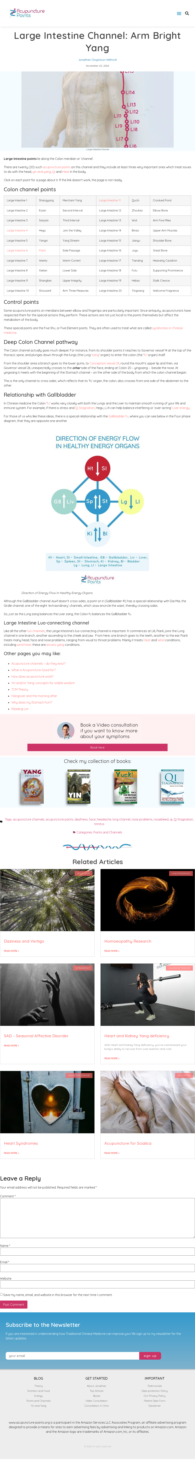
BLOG (38, 1378)
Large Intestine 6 (17, 250)
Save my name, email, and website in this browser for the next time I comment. (58, 1294)
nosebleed (161, 819)
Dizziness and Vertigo (24, 941)
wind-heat (24, 645)
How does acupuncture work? (32, 676)
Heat (65, 172)
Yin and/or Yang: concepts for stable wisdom (43, 683)
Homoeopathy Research (127, 941)
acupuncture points (56, 167)
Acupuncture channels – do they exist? (38, 663)
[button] (179, 13)
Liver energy (180, 408)
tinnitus (99, 824)
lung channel (121, 819)
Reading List (20, 709)
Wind (161, 640)
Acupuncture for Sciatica (127, 1143)
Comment (8, 1196)
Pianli (42, 250)
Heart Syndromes (21, 1143)
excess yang (55, 645)
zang (95, 355)
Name (5, 1245)
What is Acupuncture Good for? (33, 670)
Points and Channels (108, 832)
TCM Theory (19, 689)
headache (104, 819)
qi (171, 819)
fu (145, 355)
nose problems (142, 819)
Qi (53, 172)
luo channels (36, 631)
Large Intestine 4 (17, 230)
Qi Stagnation (85, 408)
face (92, 819)
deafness (81, 819)
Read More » (11, 950)
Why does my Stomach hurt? (31, 702)
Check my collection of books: (97, 761)
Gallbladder (117, 416)
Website (5, 1278)
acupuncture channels (28, 819)
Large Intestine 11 (110, 200)
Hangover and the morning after (34, 696)
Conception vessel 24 (104, 363)
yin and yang (42, 172)
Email (4, 1262)
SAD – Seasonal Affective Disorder (36, 1035)
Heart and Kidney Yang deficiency (136, 1035)
